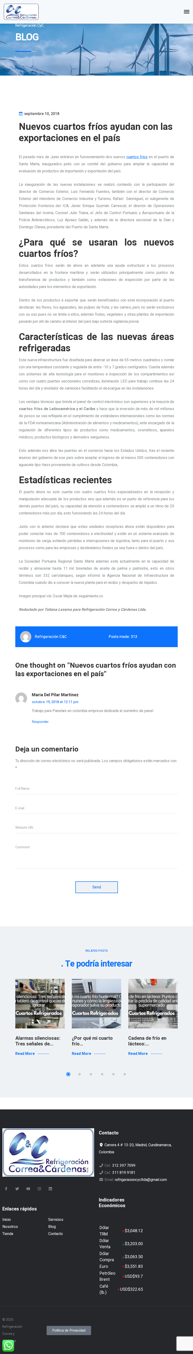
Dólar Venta (105, 1244)
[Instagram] (39, 1189)
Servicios (55, 1219)
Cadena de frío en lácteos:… (147, 1041)
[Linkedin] (50, 1189)
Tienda (7, 1234)
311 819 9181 (123, 1173)
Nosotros (10, 1227)
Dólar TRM (104, 1231)
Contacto (55, 1234)
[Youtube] (28, 1189)
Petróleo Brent (107, 1276)
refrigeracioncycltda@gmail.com (141, 1180)
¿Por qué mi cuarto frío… (92, 1041)
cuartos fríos (137, 157)
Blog (52, 1227)
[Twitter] (17, 1189)
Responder (40, 721)
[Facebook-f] (6, 1189)
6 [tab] (125, 1074)
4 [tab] (102, 1074)
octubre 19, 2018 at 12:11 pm (55, 702)
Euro (104, 1266)
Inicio (6, 1219)
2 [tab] (79, 1074)
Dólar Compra (107, 1257)
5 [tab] (113, 1074)
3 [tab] (91, 1074)
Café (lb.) (104, 1289)
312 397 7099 (123, 1165)
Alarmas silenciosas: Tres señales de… (37, 1041)
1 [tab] (68, 1074)
